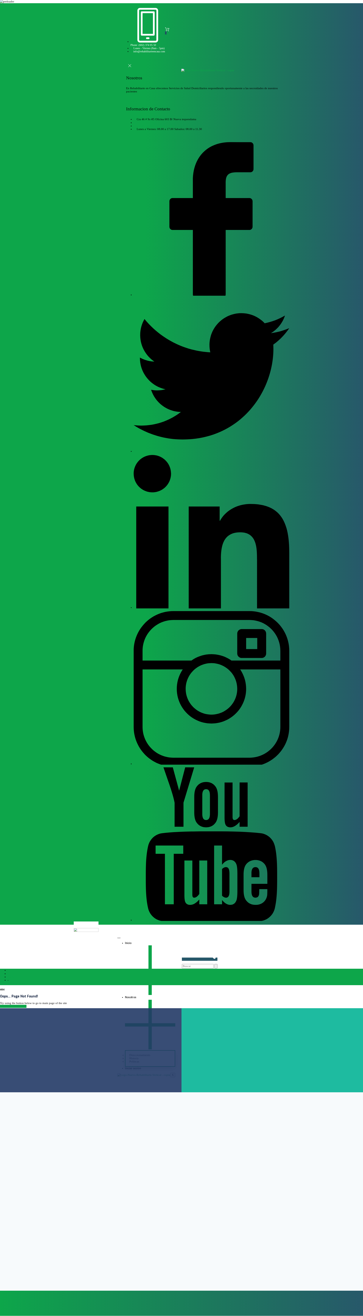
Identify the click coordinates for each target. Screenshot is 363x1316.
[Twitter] (211, 451)
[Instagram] (211, 763)
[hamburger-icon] (118, 937)
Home (11, 976)
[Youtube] (211, 919)
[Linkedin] (211, 607)
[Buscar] (215, 966)
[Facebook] (211, 294)
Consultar (131, 101)
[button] (128, 61)
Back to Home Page (14, 1006)
